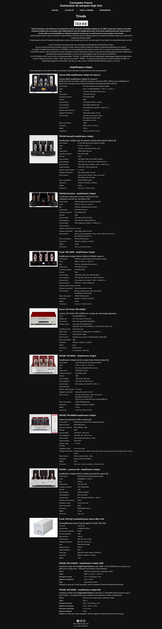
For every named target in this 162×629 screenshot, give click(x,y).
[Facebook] (78, 621)
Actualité (69, 10)
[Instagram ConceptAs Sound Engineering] (81, 621)
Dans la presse (86, 10)
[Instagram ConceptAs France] (84, 621)
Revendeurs (105, 10)
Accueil (55, 10)
